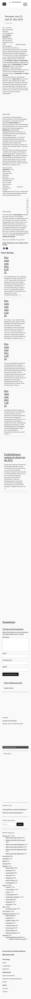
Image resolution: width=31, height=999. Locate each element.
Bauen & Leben (10, 868)
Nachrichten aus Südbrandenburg (13, 951)
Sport (4, 907)
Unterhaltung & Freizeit (8, 913)
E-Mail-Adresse (7, 660)
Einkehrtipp (9, 918)
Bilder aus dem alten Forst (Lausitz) (15, 840)
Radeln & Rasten (10, 930)
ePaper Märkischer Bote (13, 683)
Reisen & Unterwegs (11, 933)
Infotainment (9, 923)
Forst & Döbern (10, 889)
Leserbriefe (5, 858)
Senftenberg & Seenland (12, 897)
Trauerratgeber (10, 882)
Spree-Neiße (9, 899)
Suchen (20, 824)
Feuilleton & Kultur (10, 920)
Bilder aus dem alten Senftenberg (15, 844)
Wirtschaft (5, 935)
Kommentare (8, 622)
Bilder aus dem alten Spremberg (14, 847)
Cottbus (8, 887)
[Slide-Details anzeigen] (15, 736)
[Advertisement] (15, 556)
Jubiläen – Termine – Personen (17, 939)
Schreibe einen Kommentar (12, 629)
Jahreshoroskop (10, 925)
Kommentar (6, 637)
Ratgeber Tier (9, 878)
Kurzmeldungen (10, 894)
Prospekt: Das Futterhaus (9, 720)
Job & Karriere (10, 873)
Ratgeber (5, 866)
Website (4, 666)
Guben (7, 892)
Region (4, 885)
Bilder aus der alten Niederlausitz (15, 853)
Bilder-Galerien (10, 915)
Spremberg (9, 904)
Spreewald (9, 902)
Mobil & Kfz (9, 875)
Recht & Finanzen (10, 880)
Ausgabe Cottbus (9, 688)
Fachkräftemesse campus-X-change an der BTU (14, 457)
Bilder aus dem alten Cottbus (14, 837)
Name (4, 653)
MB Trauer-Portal (8, 954)
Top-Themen (6, 911)
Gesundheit (9, 870)
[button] (4, 248)
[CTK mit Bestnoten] (15, 556)
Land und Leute (10, 928)
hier (6, 244)
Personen (15, 23)
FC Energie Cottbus (11, 908)
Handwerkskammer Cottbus (13, 937)
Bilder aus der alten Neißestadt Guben (16, 849)
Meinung (4, 861)
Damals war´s (6, 836)
